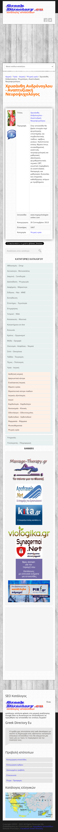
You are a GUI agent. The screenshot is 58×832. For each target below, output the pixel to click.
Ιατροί (10, 400)
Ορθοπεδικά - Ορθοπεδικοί (19, 417)
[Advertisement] (29, 43)
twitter (50, 20)
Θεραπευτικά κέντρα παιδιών (20, 391)
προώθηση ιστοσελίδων (43, 826)
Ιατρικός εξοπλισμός (16, 395)
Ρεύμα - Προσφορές (14, 781)
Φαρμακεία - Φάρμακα (17, 421)
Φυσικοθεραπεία (15, 425)
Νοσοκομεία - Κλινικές (17, 408)
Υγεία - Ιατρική (19, 77)
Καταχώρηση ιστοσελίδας (16, 760)
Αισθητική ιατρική (15, 374)
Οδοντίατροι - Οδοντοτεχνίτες (20, 413)
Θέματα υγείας (14, 387)
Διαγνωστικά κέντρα (16, 378)
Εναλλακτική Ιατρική (16, 383)
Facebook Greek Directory (32, 828)
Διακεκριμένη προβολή (15, 770)
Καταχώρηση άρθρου (14, 765)
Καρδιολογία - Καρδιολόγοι (19, 404)
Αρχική (8, 77)
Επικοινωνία (11, 775)
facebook (45, 20)
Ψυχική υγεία (33, 77)
